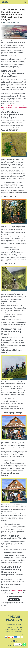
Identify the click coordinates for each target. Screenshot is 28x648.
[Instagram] (11, 641)
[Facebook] (14, 641)
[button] (25, 2)
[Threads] (16, 641)
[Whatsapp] (24, 644)
